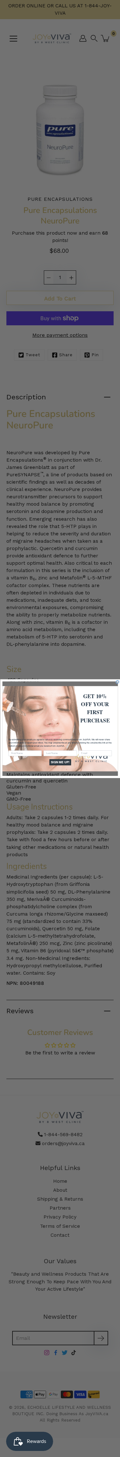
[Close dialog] (117, 681)
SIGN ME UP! (60, 762)
